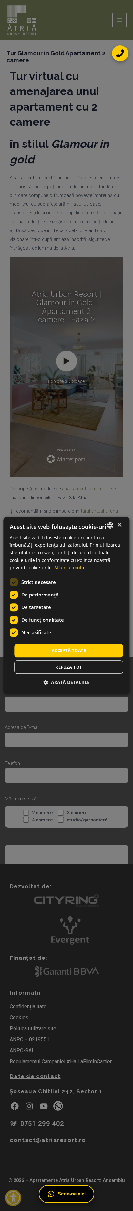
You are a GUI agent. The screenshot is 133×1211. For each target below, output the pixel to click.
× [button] (119, 525)
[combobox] (110, 525)
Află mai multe (70, 567)
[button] (66, 682)
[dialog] (66, 605)
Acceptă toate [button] (69, 650)
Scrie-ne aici (72, 1193)
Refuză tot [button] (68, 667)
